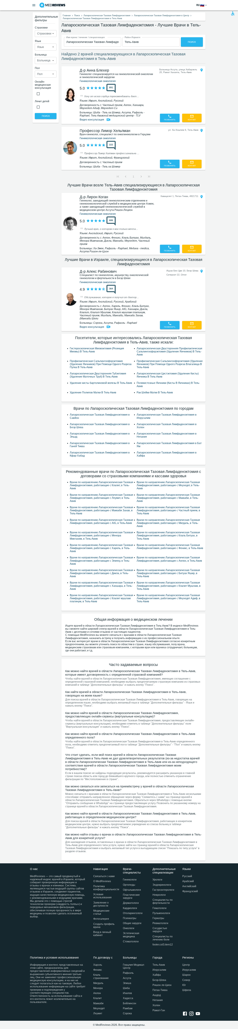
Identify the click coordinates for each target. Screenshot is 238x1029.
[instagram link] (192, 1014)
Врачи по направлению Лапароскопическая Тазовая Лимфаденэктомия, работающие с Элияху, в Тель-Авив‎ (101, 560)
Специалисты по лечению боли (163, 938)
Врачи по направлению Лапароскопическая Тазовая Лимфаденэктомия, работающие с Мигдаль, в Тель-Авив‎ (168, 523)
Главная (67, 15)
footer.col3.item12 (163, 944)
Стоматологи (131, 941)
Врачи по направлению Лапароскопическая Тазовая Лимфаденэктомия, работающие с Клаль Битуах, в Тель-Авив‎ (168, 535)
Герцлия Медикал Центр (133, 966)
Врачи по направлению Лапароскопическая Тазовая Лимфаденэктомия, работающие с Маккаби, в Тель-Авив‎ (168, 497)
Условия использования (102, 896)
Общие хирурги (132, 923)
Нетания (158, 1000)
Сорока (127, 1013)
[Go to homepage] (52, 5)
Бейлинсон (129, 1003)
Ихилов (127, 993)
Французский (190, 891)
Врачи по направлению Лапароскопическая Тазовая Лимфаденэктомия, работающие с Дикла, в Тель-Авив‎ (101, 573)
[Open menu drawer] (34, 5)
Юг (184, 985)
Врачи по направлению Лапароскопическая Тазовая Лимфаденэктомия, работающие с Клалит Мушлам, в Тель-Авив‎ (169, 585)
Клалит (97, 998)
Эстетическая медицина (131, 935)
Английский (189, 886)
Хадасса (128, 998)
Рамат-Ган (159, 1010)
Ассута (127, 978)
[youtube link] (198, 1014)
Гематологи (159, 908)
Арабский (188, 881)
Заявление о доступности (101, 904)
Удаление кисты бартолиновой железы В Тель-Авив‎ (101, 383)
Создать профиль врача (103, 925)
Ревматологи (160, 923)
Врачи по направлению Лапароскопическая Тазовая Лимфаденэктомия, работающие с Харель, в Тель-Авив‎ (101, 548)
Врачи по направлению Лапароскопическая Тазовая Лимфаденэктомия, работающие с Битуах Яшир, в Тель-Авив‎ (168, 573)
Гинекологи (129, 879)
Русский (187, 876)
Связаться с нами (104, 876)
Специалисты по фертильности (163, 901)
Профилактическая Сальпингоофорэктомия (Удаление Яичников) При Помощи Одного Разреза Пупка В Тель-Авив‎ (100, 364)
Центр (186, 964)
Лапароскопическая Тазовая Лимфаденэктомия (107, 15)
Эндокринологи (162, 884)
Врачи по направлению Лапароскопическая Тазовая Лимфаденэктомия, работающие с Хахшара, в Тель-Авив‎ (101, 585)
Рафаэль (128, 973)
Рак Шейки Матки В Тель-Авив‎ (155, 392)
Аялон (97, 993)
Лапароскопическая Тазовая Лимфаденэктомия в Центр (161, 15)
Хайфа (157, 974)
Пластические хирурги (131, 896)
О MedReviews (102, 881)
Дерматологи (131, 903)
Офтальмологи (132, 889)
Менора (98, 988)
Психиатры (129, 918)
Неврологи (159, 894)
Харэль (97, 964)
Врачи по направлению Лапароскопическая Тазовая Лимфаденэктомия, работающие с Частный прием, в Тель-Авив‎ (168, 510)
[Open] (53, 33)
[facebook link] (185, 1014)
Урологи (157, 879)
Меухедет (99, 1008)
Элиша (127, 983)
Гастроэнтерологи (163, 889)
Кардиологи (130, 908)
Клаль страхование (101, 976)
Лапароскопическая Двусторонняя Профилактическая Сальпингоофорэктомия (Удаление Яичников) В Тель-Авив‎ (169, 351)
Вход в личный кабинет (102, 934)
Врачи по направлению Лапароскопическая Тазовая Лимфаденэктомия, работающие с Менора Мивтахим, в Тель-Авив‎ (101, 535)
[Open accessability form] (232, 13)
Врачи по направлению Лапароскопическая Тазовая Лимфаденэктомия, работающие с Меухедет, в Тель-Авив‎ (168, 485)
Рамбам (127, 1008)
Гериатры (158, 918)
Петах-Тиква (160, 990)
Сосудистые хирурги (160, 930)
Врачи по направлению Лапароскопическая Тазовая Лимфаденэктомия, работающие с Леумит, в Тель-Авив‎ (101, 497)
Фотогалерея (101, 918)
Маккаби (98, 1003)
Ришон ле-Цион (162, 985)
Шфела (186, 990)
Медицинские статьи (101, 912)
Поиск (77, 15)
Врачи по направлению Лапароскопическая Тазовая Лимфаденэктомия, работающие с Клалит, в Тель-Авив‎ (101, 485)
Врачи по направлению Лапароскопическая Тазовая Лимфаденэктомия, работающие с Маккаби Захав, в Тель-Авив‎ (101, 510)
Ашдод (157, 995)
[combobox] (92, 42)
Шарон (186, 974)
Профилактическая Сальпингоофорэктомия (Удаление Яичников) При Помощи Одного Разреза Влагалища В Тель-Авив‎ (170, 364)
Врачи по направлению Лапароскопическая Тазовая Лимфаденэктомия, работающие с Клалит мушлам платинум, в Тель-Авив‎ (101, 598)
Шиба (126, 988)
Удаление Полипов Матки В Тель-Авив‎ (93, 392)
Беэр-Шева (159, 980)
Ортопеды (129, 884)
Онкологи (128, 928)
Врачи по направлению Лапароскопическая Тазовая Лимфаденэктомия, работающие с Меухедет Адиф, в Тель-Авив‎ (168, 598)
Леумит (97, 1013)
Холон (156, 1005)
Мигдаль (98, 983)
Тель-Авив (159, 964)
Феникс (97, 969)
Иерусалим (159, 969)
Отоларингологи (132, 913)
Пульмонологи (161, 913)
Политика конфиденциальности (104, 888)
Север (186, 980)
